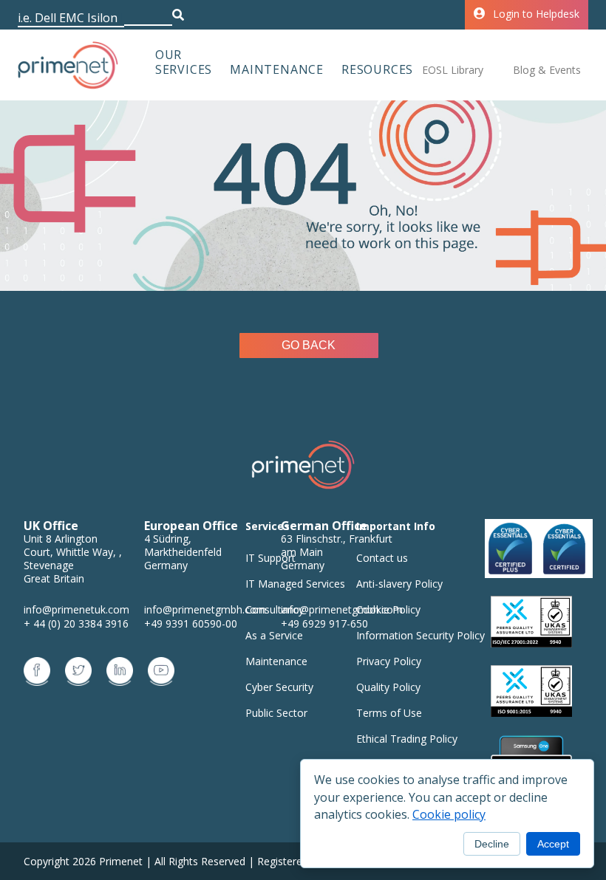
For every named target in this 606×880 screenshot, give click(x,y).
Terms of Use (389, 713)
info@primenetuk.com (76, 609)
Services (267, 526)
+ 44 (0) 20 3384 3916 (76, 623)
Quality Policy (388, 687)
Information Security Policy (420, 635)
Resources (377, 70)
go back (309, 345)
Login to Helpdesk (536, 14)
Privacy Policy (388, 661)
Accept (553, 844)
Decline (491, 844)
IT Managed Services (295, 584)
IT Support (270, 558)
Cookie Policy (388, 609)
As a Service (274, 635)
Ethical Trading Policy (406, 739)
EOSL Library (452, 70)
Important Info (395, 526)
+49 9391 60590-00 (190, 623)
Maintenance (277, 70)
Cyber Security (279, 687)
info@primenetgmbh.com (205, 609)
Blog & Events (547, 70)
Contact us (382, 558)
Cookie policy (449, 814)
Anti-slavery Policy (399, 584)
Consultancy (274, 609)
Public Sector (276, 713)
